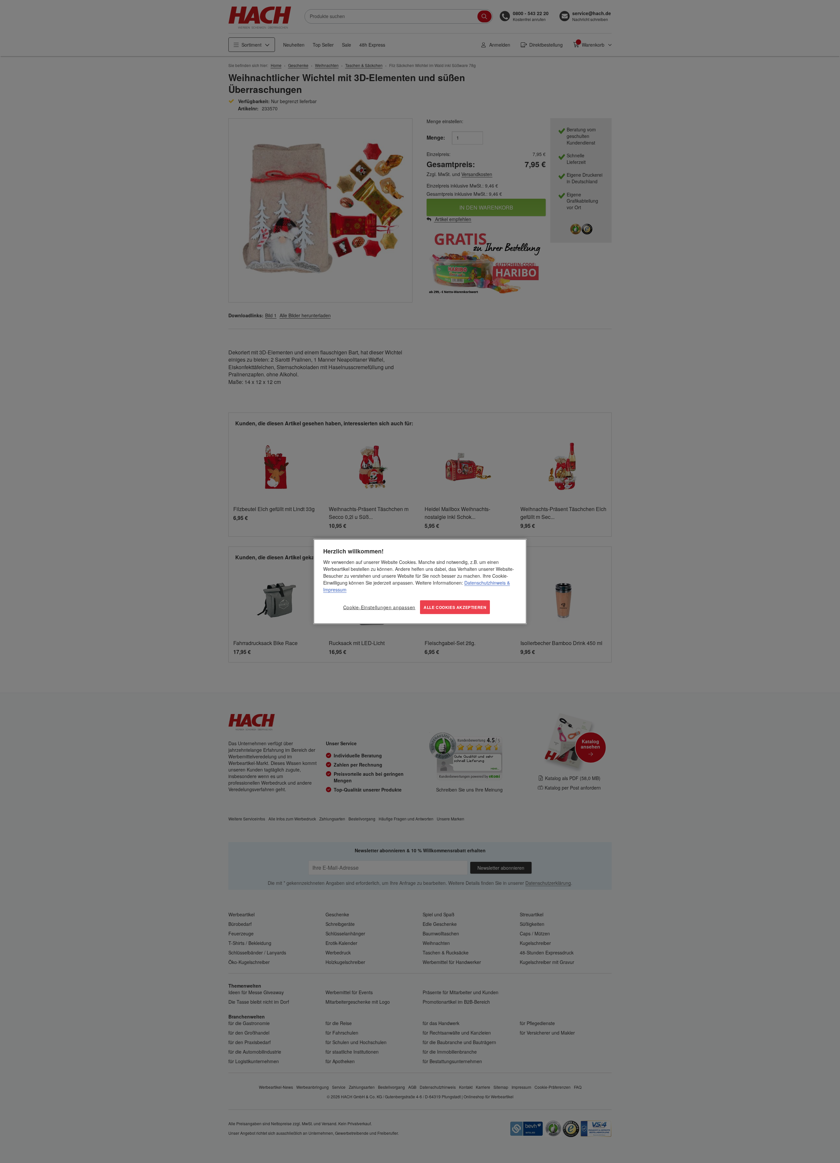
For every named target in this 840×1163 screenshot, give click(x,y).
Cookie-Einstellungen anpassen (379, 607)
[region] (420, 581)
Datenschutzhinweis (485, 582)
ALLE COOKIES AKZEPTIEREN (455, 607)
